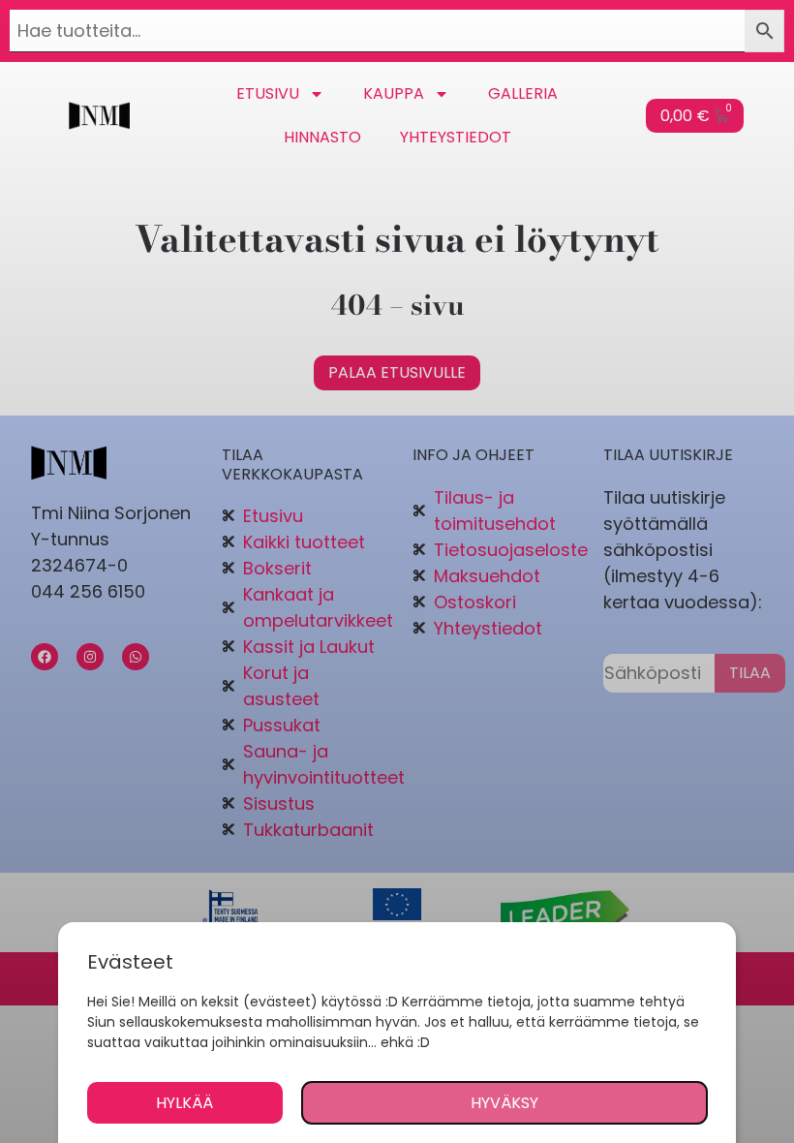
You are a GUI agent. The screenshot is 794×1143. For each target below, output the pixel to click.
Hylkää (184, 1103)
